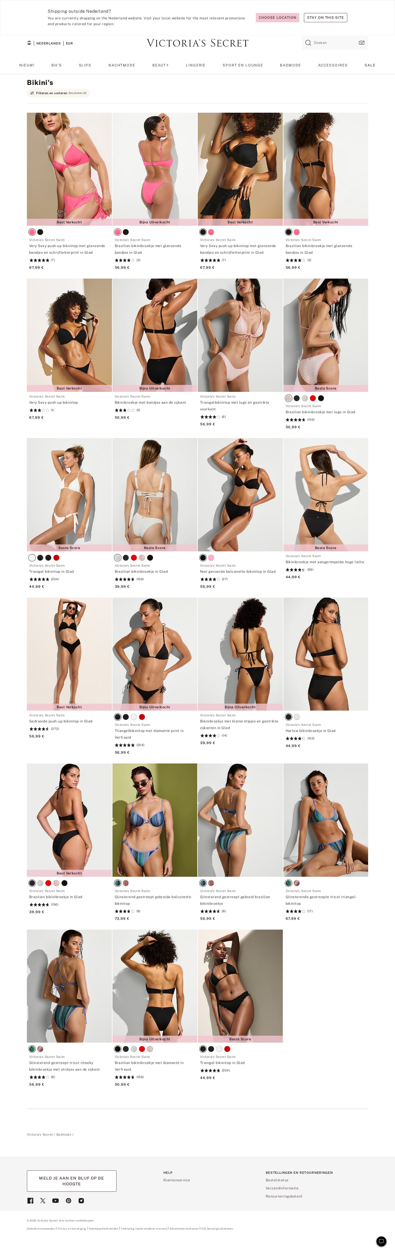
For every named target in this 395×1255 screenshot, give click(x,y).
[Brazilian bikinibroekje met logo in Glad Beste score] (325, 335)
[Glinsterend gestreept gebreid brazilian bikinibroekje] (240, 820)
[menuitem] (27, 67)
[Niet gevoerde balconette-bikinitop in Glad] (240, 494)
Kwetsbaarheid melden (104, 1228)
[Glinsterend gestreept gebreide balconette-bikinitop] (155, 820)
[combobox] (335, 43)
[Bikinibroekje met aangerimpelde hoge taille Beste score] (325, 494)
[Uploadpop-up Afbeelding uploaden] (361, 42)
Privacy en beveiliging (72, 1228)
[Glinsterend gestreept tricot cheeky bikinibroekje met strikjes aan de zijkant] (69, 986)
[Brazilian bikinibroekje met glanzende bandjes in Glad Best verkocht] (325, 169)
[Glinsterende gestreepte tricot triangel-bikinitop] (325, 820)
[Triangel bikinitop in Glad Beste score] (69, 494)
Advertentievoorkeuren (184, 1228)
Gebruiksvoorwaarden (41, 1228)
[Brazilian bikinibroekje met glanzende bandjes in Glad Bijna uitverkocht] (155, 169)
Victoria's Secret (40, 1134)
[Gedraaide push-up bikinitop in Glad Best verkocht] (69, 654)
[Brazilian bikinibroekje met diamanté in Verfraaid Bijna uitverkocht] (155, 986)
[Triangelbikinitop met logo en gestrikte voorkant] (240, 335)
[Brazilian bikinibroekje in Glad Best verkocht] (69, 820)
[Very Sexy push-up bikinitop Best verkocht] (69, 335)
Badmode (63, 1134)
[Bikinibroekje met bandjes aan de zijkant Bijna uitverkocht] (155, 335)
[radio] (33, 232)
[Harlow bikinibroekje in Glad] (325, 654)
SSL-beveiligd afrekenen (217, 1228)
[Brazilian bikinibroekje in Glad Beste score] (155, 494)
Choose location (277, 18)
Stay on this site (325, 18)
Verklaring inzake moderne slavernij (144, 1228)
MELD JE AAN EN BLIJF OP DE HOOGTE (71, 1181)
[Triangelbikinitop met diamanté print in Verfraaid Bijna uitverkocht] (155, 654)
